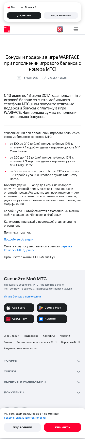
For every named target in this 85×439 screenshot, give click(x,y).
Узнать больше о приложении (22, 297)
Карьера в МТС (70, 342)
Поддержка (31, 336)
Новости (65, 336)
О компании (11, 336)
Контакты (49, 336)
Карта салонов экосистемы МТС (37, 342)
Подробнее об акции (18, 239)
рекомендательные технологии (25, 418)
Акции (8, 342)
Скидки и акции (57, 78)
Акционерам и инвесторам (21, 349)
